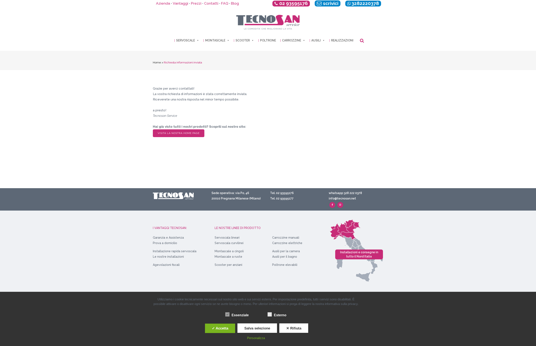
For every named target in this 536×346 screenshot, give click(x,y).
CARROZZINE (291, 40)
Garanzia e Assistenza (168, 237)
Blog (235, 3)
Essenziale (240, 315)
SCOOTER (243, 40)
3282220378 (365, 3)
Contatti (211, 3)
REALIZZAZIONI (342, 40)
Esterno (280, 315)
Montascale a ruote (228, 256)
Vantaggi (180, 3)
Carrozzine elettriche (287, 243)
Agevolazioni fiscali (166, 264)
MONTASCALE (215, 40)
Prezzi (196, 3)
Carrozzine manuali (285, 237)
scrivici (330, 3)
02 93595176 (293, 3)
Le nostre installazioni (168, 256)
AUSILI (316, 40)
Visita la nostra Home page (179, 133)
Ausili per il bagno (284, 256)
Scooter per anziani (228, 264)
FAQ (224, 3)
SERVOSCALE (185, 40)
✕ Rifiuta (293, 328)
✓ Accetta (220, 328)
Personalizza (256, 338)
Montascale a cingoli (229, 251)
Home (157, 62)
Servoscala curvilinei (229, 243)
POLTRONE (268, 40)
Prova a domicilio (165, 243)
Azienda (163, 3)
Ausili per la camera (286, 251)
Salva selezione (257, 328)
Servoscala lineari (227, 237)
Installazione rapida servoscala (174, 251)
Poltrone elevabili (284, 264)
